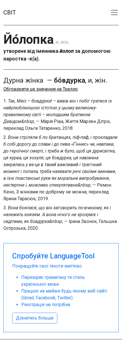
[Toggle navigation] (114, 12)
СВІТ (9, 12)
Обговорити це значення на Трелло (40, 89)
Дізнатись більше (35, 318)
